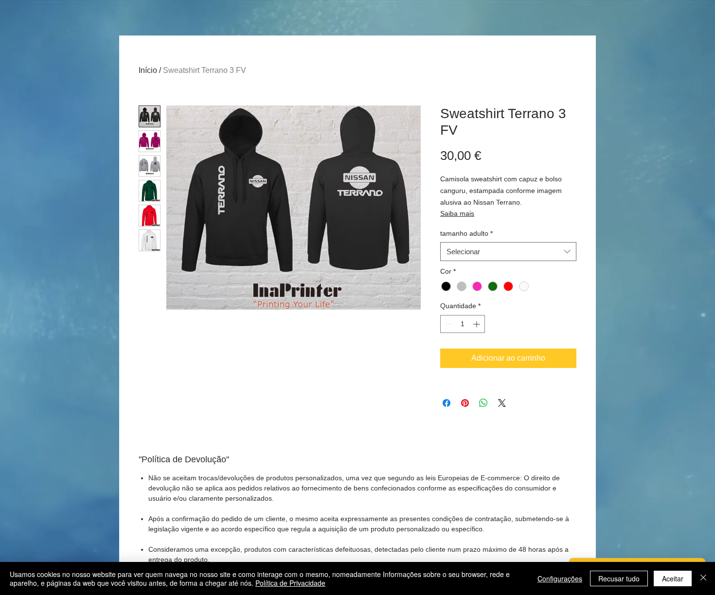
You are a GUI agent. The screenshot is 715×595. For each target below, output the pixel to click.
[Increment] (477, 323)
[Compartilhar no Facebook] (446, 403)
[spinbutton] (462, 323)
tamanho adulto (466, 233)
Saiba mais (457, 213)
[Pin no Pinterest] (465, 403)
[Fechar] (703, 578)
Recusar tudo (619, 578)
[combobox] (508, 251)
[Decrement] (448, 323)
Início (148, 70)
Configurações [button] (559, 578)
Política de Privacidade (290, 583)
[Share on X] (502, 403)
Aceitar (672, 578)
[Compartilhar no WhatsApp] (483, 403)
